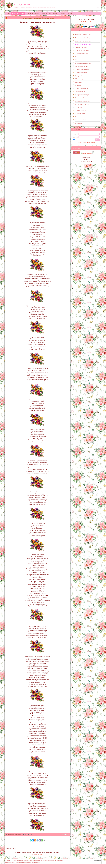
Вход (41, 854)
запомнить (78, 140)
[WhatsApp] (42, 840)
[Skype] (95, 26)
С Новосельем (79, 117)
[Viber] (40, 840)
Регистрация (35, 854)
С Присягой (78, 85)
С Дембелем (78, 82)
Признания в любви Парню (83, 41)
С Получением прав (81, 72)
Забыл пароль (82, 142)
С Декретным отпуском (82, 104)
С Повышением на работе (82, 101)
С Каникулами (79, 60)
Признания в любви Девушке (83, 38)
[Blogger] (87, 26)
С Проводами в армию (81, 88)
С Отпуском (78, 107)
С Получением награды (82, 69)
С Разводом (78, 123)
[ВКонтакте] (33, 840)
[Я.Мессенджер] (31, 840)
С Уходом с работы (80, 98)
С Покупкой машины (81, 76)
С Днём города (79, 79)
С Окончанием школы (81, 57)
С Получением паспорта (82, 95)
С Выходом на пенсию (81, 91)
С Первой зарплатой (81, 110)
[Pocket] (91, 26)
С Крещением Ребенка (81, 120)
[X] (86, 26)
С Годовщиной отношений (83, 63)
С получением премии (81, 66)
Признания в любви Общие (83, 35)
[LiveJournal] (89, 26)
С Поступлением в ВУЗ (82, 50)
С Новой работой (80, 114)
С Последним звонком (81, 54)
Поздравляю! (24, 4)
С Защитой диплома (81, 47)
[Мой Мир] (84, 26)
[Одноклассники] (35, 840)
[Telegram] (38, 840)
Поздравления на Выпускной (14, 834)
